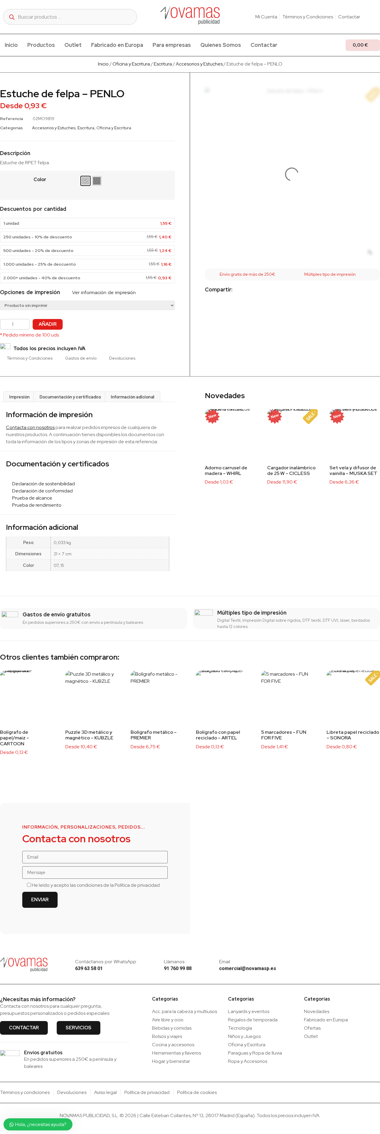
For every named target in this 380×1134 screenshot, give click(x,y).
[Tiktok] (377, 17)
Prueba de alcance (31, 498)
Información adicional (132, 396)
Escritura (163, 64)
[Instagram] (368, 17)
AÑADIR (48, 324)
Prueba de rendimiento (35, 505)
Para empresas (172, 45)
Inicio (11, 45)
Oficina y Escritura (131, 64)
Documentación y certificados (70, 396)
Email (224, 961)
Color (40, 179)
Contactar (264, 45)
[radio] (85, 180)
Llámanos (174, 961)
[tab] (19, 396)
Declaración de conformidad (41, 491)
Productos (41, 45)
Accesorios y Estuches (199, 64)
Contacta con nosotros (30, 427)
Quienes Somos (220, 45)
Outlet (73, 45)
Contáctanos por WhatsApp (105, 961)
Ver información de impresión (103, 292)
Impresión (19, 396)
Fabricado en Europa (117, 45)
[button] (241, 290)
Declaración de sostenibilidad (42, 484)
